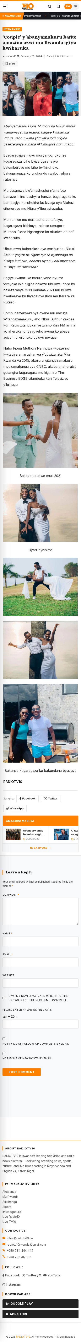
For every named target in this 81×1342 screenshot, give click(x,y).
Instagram (13, 1284)
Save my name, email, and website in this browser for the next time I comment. (39, 997)
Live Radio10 (11, 1216)
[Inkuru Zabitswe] (58, 6)
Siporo (7, 1207)
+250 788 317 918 (19, 1257)
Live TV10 (9, 1221)
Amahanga (9, 1201)
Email (7, 954)
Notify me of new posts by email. (27, 1058)
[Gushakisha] (49, 6)
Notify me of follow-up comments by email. (36, 1043)
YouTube (53, 1275)
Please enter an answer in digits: (27, 1009)
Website (8, 975)
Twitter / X (33, 1275)
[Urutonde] (5, 6)
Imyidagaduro (11, 1212)
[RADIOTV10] (27, 6)
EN (75, 6)
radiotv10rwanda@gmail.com (26, 1244)
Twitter (52, 798)
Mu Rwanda (10, 1196)
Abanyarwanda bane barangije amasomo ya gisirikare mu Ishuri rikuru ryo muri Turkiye (33, 832)
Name (7, 933)
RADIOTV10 (23, 1336)
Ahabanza (9, 1191)
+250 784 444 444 (20, 1250)
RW (68, 6)
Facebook (29, 798)
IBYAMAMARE (12, 29)
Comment (10, 894)
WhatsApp (16, 808)
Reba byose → (40, 847)
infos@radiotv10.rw (20, 1238)
